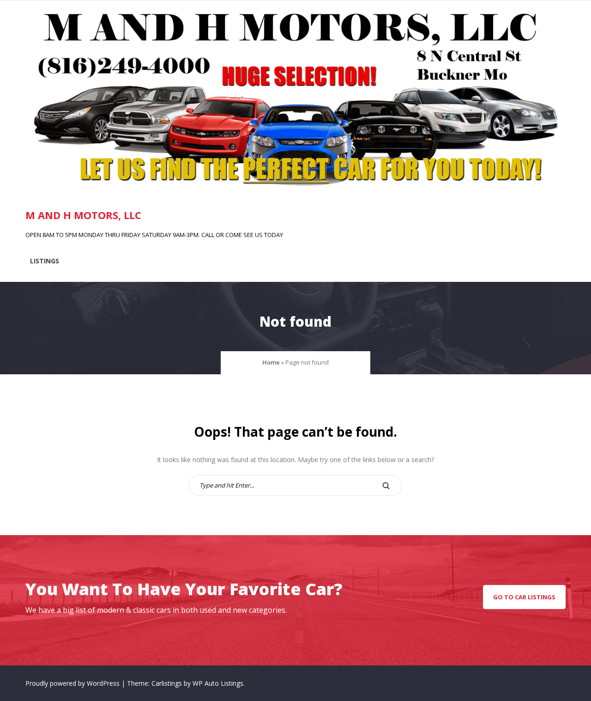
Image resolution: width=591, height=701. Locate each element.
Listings (44, 260)
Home (271, 362)
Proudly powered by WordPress (73, 683)
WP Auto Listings (218, 683)
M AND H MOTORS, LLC (83, 215)
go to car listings (524, 597)
